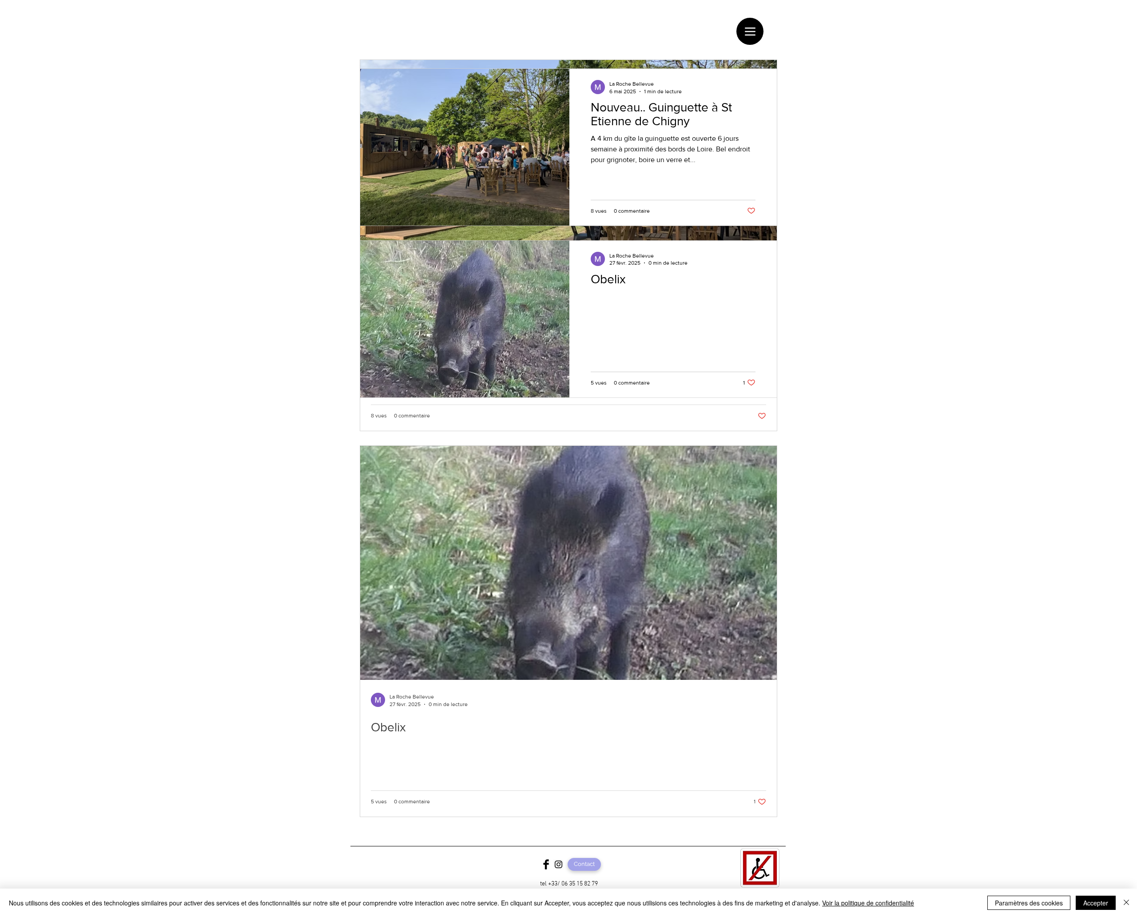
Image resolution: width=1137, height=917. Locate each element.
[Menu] (749, 31)
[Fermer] (1126, 903)
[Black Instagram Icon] (558, 864)
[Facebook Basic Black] (546, 864)
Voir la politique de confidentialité (868, 902)
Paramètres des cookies (1029, 902)
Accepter (1095, 902)
